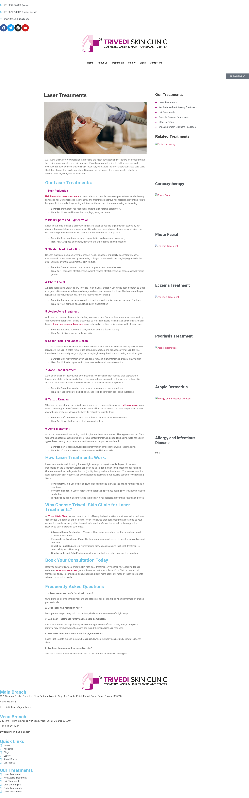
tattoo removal (129, 405)
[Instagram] (18, 27)
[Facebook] (3, 27)
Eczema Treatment (172, 285)
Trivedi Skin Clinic (57, 516)
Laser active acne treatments (69, 324)
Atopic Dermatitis (171, 387)
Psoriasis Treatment (174, 336)
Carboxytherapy (169, 183)
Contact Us (156, 62)
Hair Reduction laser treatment (62, 196)
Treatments (118, 62)
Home (90, 62)
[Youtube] (25, 27)
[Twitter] (10, 27)
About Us (102, 62)
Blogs (143, 62)
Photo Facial (166, 234)
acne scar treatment (67, 570)
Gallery (132, 62)
